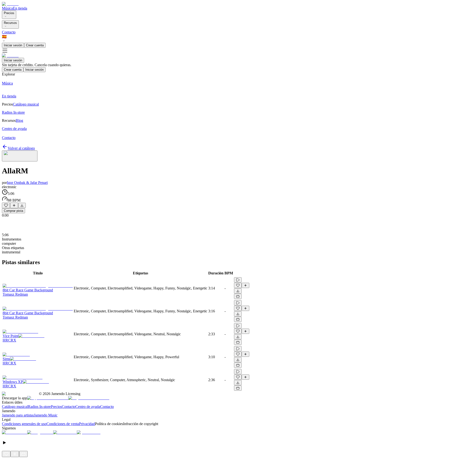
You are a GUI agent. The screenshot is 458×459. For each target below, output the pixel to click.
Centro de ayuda (87, 407)
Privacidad (87, 424)
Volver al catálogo (21, 148)
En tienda (20, 8)
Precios (9, 13)
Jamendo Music (45, 415)
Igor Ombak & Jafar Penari (27, 183)
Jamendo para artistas (18, 415)
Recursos (10, 23)
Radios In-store (39, 407)
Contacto (9, 32)
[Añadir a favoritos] (6, 205)
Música (7, 8)
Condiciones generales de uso (24, 424)
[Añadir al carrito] (238, 296)
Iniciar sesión (13, 45)
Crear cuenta (35, 45)
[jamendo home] (10, 4)
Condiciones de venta (63, 424)
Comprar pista (13, 211)
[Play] (19, 155)
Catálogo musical (15, 407)
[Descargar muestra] (22, 205)
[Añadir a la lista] (14, 205)
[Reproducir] (238, 280)
